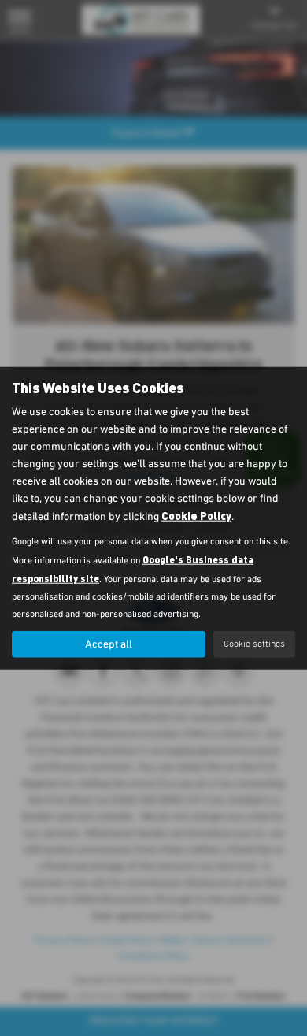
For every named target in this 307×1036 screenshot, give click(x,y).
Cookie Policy (196, 515)
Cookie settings (254, 643)
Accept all (108, 644)
